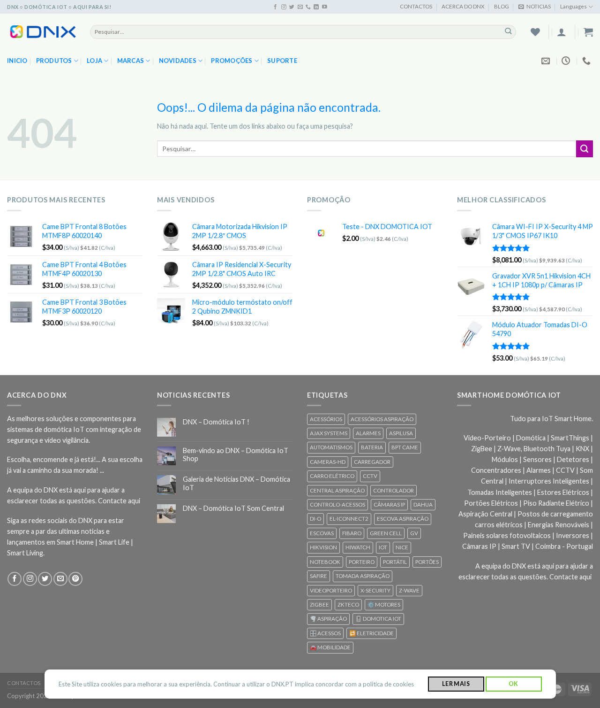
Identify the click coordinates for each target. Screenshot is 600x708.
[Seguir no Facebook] (275, 7)
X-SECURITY (375, 590)
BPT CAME (404, 447)
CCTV (370, 476)
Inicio (17, 60)
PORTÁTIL (395, 562)
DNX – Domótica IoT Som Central (233, 508)
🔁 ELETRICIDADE (371, 633)
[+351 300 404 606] (587, 61)
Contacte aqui (119, 501)
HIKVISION (323, 547)
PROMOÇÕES (231, 60)
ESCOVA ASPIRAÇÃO (402, 519)
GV (414, 533)
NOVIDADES (177, 60)
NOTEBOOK (325, 562)
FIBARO (351, 533)
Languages (573, 6)
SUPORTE (282, 60)
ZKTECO (348, 604)
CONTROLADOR (393, 490)
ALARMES (368, 433)
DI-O (315, 519)
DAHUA (423, 504)
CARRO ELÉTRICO (332, 476)
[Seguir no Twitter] (291, 7)
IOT (383, 547)
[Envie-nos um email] (300, 7)
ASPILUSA (401, 433)
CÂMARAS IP (389, 504)
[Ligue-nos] (308, 7)
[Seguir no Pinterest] (75, 579)
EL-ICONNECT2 (349, 519)
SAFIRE (318, 576)
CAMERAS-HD (327, 462)
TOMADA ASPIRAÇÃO (363, 576)
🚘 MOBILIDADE (330, 647)
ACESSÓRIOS (326, 419)
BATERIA (372, 447)
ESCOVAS (322, 533)
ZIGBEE (319, 604)
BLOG (501, 6)
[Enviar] (508, 31)
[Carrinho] (588, 32)
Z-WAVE (409, 590)
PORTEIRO (362, 562)
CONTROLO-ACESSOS (337, 504)
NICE (402, 547)
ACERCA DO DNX (463, 6)
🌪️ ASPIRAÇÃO (328, 619)
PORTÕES (427, 562)
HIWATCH (357, 547)
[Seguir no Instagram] (283, 7)
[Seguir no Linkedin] (316, 7)
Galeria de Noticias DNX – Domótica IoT (236, 483)
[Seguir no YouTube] (324, 7)
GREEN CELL (386, 533)
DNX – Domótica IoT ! (216, 422)
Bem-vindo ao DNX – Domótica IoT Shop (235, 454)
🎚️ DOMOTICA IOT (378, 619)
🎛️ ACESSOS (325, 633)
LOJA (94, 60)
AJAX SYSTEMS (328, 433)
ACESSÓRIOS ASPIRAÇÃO (382, 419)
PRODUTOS (54, 60)
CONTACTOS (416, 6)
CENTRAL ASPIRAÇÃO (337, 490)
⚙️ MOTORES (384, 604)
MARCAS (130, 60)
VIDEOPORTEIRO (331, 590)
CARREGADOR (372, 462)
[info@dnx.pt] (546, 61)
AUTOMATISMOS (331, 447)
